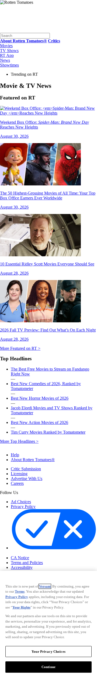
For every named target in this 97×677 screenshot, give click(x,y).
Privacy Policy (23, 506)
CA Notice (20, 557)
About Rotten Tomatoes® (33, 459)
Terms (20, 591)
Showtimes (9, 65)
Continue (48, 667)
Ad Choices (21, 501)
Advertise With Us (26, 478)
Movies (6, 45)
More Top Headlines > (19, 441)
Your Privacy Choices (33, 553)
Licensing (19, 473)
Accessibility (22, 567)
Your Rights (21, 607)
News (5, 60)
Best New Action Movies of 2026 (39, 422)
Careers (17, 483)
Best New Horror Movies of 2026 (39, 398)
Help (15, 455)
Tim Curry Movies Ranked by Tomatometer (48, 432)
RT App (7, 55)
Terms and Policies (27, 562)
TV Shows (9, 50)
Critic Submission (26, 469)
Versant (45, 586)
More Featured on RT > (20, 348)
